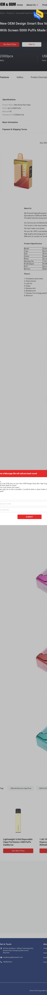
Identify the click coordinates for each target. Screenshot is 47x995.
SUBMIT (29, 517)
